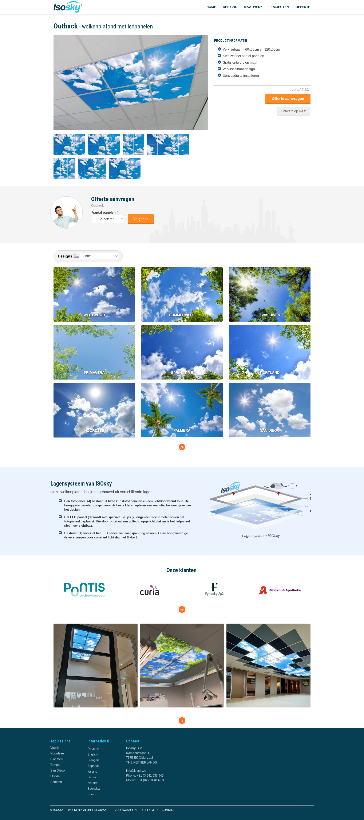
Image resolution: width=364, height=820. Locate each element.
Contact (168, 810)
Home (211, 7)
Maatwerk (253, 7)
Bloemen (56, 759)
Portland (56, 782)
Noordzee (57, 753)
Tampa (55, 764)
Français (93, 760)
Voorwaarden (125, 810)
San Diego (57, 770)
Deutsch (93, 748)
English (92, 754)
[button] (132, 132)
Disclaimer (149, 810)
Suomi (91, 794)
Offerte (303, 7)
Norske (92, 783)
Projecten (279, 7)
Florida (55, 776)
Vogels (55, 747)
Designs (230, 7)
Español (93, 766)
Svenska (93, 788)
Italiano (92, 771)
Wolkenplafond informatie (89, 810)
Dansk (91, 777)
